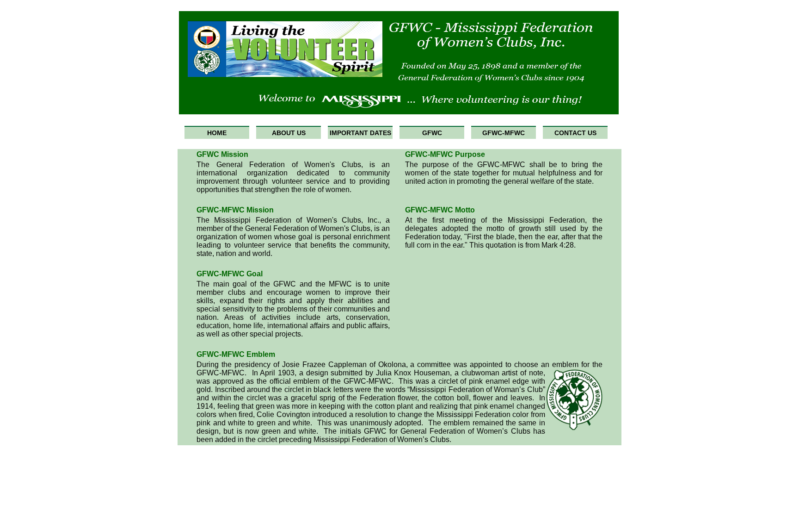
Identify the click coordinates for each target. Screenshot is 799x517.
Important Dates (360, 133)
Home (217, 133)
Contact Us (575, 133)
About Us (289, 133)
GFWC (432, 133)
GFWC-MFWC (503, 133)
